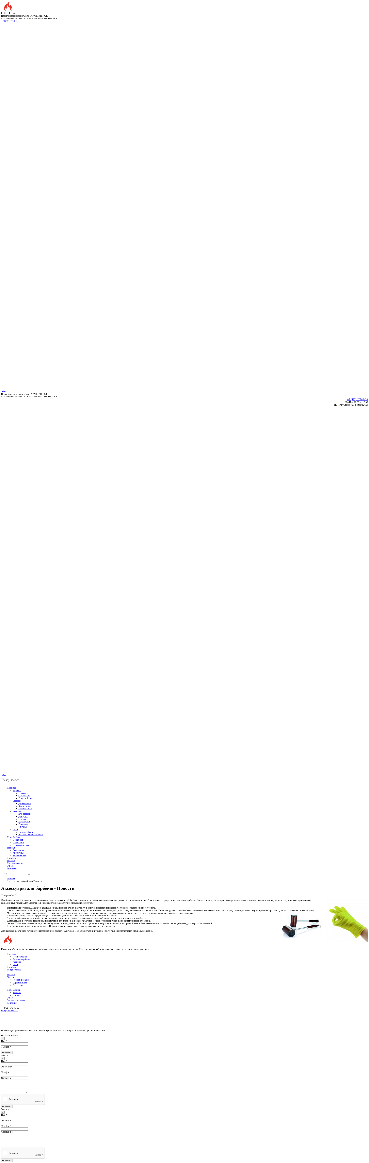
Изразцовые (24, 821)
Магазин (11, 860)
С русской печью (21, 845)
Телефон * (6, 1047)
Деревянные (24, 803)
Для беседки (24, 814)
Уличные (22, 827)
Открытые (23, 824)
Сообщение (7, 1078)
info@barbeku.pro (9, 1010)
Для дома (23, 816)
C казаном (23, 793)
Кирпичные (24, 806)
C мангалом (24, 795)
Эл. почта (6, 1120)
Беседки (17, 801)
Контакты (12, 868)
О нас (10, 866)
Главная (11, 878)
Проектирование (15, 863)
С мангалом (18, 842)
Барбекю (17, 790)
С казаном (18, 840)
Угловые (22, 819)
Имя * (4, 1041)
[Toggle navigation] (2, 778)
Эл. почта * (6, 1066)
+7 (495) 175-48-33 (10, 21)
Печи (15, 829)
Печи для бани (25, 832)
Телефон (5, 1072)
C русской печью (26, 798)
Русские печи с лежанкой (30, 834)
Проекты (11, 788)
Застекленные (25, 808)
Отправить (7, 1053)
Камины (17, 811)
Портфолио (12, 858)
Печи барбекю (14, 837)
